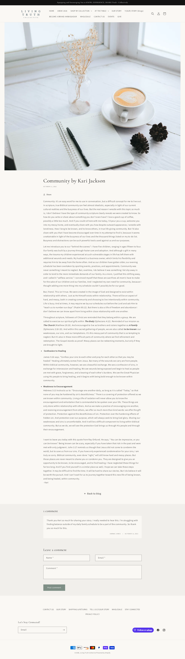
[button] (81, 11)
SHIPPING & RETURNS (78, 609)
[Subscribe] (64, 630)
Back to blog (94, 493)
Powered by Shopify (103, 653)
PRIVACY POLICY (92, 614)
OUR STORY (61, 609)
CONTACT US (48, 609)
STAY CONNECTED (132, 609)
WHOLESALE (117, 609)
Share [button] (48, 194)
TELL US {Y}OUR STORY (99, 609)
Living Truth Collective (88, 653)
